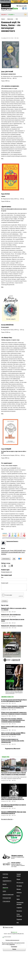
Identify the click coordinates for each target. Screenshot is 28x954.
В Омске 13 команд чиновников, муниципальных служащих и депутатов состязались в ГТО (14, 706)
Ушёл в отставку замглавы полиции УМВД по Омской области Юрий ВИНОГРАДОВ (13, 733)
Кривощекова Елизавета (12, 541)
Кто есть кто (20, 882)
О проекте (19, 907)
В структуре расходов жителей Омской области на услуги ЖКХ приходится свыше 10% (14, 700)
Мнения (19, 889)
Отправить (4, 600)
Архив (18, 899)
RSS (18, 922)
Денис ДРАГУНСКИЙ (16, 550)
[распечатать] (13, 559)
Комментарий (4, 583)
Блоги (18, 895)
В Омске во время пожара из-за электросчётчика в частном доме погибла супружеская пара (12, 741)
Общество (5, 757)
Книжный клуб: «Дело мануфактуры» (11, 614)
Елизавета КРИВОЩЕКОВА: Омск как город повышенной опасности (13, 812)
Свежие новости (7, 697)
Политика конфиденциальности (12, 940)
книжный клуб (5, 550)
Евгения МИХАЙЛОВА (14, 552)
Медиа (18, 879)
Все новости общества (6, 819)
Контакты (19, 911)
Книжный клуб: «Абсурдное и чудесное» (12, 625)
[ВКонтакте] (19, 558)
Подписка (19, 919)
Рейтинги (19, 892)
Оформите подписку (17, 855)
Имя (2, 577)
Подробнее (12, 944)
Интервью (19, 886)
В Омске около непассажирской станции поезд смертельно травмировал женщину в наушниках (14, 713)
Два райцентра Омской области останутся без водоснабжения (13, 805)
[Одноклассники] (20, 558)
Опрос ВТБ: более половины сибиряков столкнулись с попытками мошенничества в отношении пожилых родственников (13, 720)
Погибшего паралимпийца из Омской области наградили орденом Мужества (12, 798)
